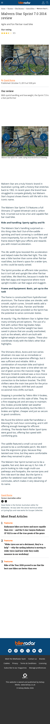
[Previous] (6, 137)
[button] (25, 142)
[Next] (44, 137)
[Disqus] (25, 607)
